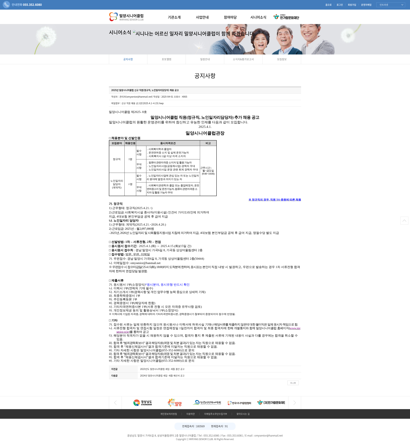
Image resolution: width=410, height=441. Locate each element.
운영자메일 (366, 5)
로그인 (340, 5)
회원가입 (352, 5)
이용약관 (190, 414)
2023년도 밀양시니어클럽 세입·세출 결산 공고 (162, 369)
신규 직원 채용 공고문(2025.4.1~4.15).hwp (143, 103)
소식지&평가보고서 (243, 59)
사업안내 (202, 17)
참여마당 (230, 17)
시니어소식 (258, 17)
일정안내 (205, 59)
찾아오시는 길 (243, 414)
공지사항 (128, 59)
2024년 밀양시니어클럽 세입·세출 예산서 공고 (162, 376)
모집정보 (282, 59)
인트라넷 (384, 5)
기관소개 (174, 17)
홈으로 (328, 5)
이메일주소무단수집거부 (215, 414)
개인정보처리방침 (168, 414)
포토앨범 (166, 59)
